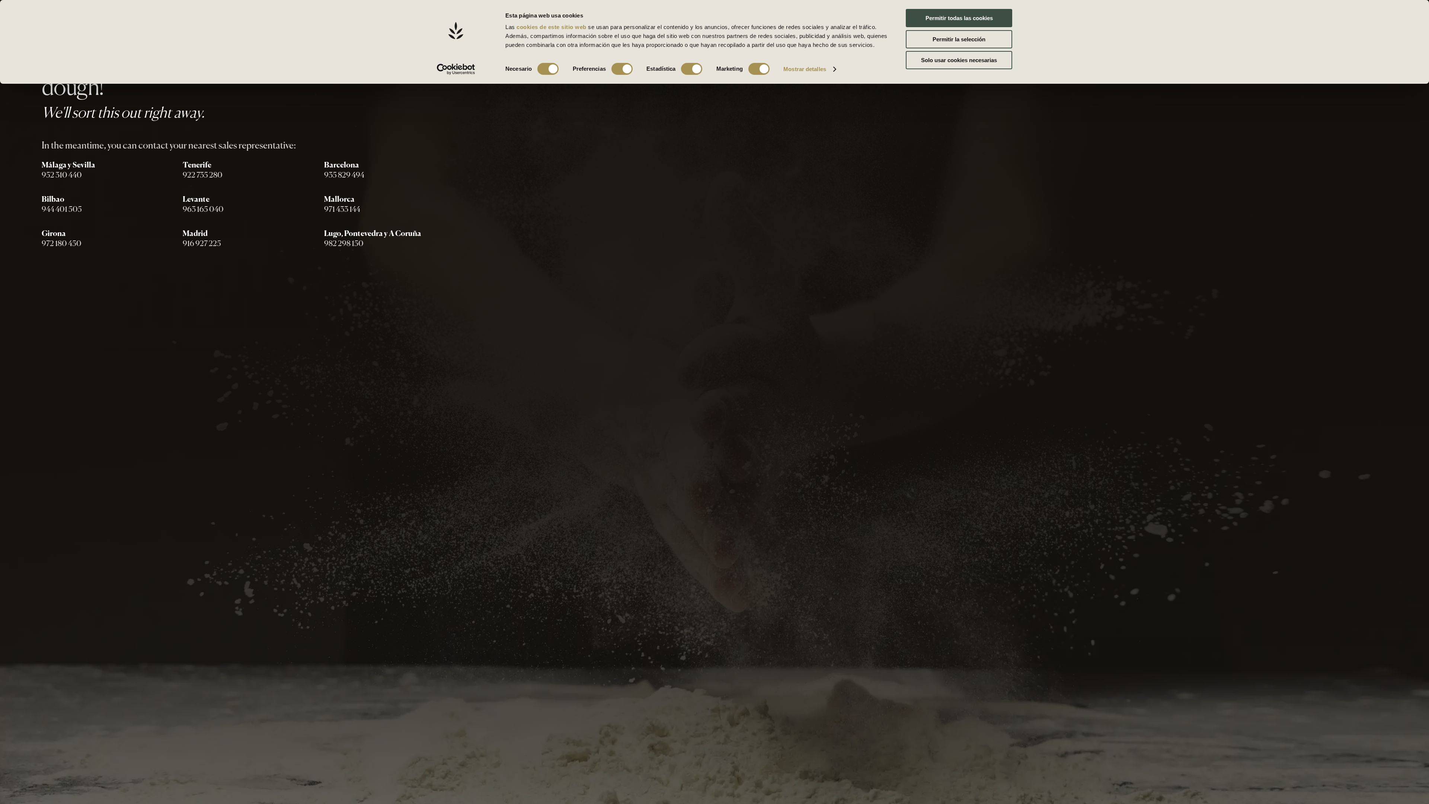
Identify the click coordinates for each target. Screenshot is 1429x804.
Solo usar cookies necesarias (959, 60)
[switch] (622, 69)
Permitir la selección (959, 39)
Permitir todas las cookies (959, 18)
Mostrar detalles (804, 69)
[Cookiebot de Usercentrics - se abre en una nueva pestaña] (456, 69)
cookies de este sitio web (552, 27)
